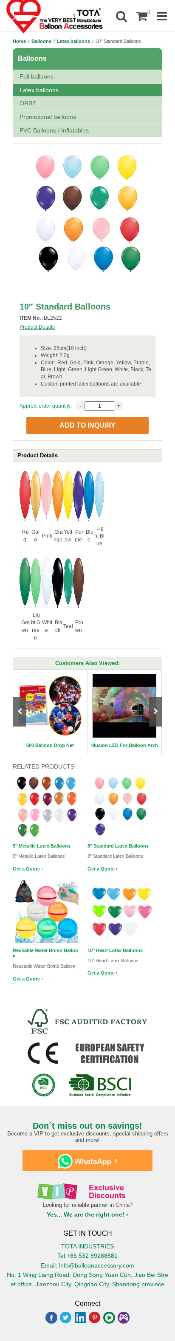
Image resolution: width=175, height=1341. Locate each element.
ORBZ (28, 103)
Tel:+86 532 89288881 (87, 1255)
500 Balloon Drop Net (50, 745)
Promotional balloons (48, 116)
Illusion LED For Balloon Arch (124, 745)
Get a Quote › (28, 868)
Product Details (37, 327)
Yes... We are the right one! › (87, 1214)
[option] (50, 711)
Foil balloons (37, 76)
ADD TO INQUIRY (87, 425)
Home (19, 41)
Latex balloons (73, 41)
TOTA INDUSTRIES (87, 1246)
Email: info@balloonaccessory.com (87, 1265)
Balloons (41, 41)
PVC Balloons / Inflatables (54, 130)
